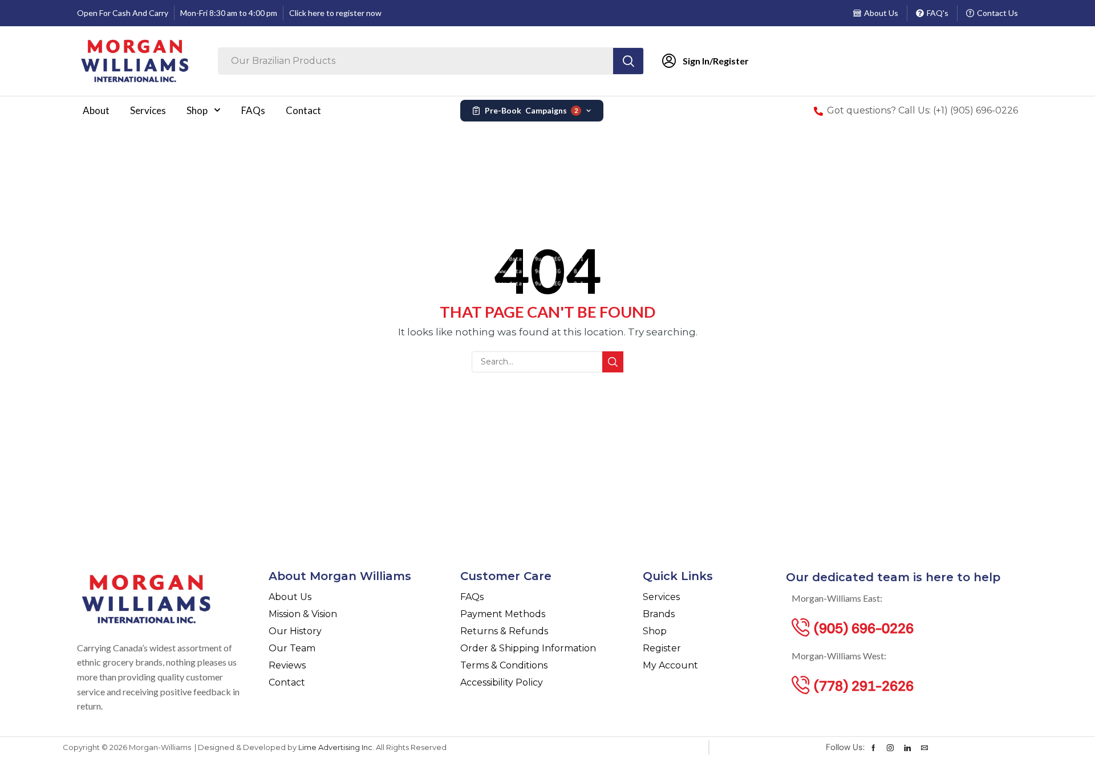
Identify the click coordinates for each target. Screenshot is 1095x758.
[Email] (924, 747)
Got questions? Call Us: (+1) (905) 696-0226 (922, 110)
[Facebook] (873, 747)
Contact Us (997, 13)
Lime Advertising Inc (335, 747)
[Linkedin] (907, 747)
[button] (864, 627)
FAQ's (937, 13)
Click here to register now (335, 13)
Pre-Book (531, 110)
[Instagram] (890, 747)
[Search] (628, 61)
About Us (881, 13)
